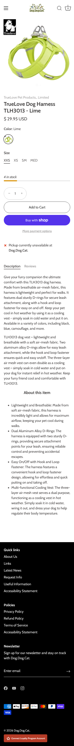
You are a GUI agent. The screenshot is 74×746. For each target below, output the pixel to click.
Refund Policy (14, 618)
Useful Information (17, 584)
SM (24, 160)
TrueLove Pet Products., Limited (26, 97)
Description (12, 266)
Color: (12, 129)
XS (16, 160)
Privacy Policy (14, 611)
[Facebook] (6, 688)
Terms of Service (16, 625)
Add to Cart (37, 207)
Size (7, 153)
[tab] (14, 266)
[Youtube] (14, 688)
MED (34, 160)
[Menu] (6, 8)
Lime (8, 139)
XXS (7, 160)
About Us (10, 557)
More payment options (37, 231)
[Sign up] (68, 671)
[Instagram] (22, 688)
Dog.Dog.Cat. (22, 730)
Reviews (30, 266)
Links (7, 563)
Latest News (12, 570)
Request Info (13, 577)
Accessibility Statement (20, 591)
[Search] (59, 9)
